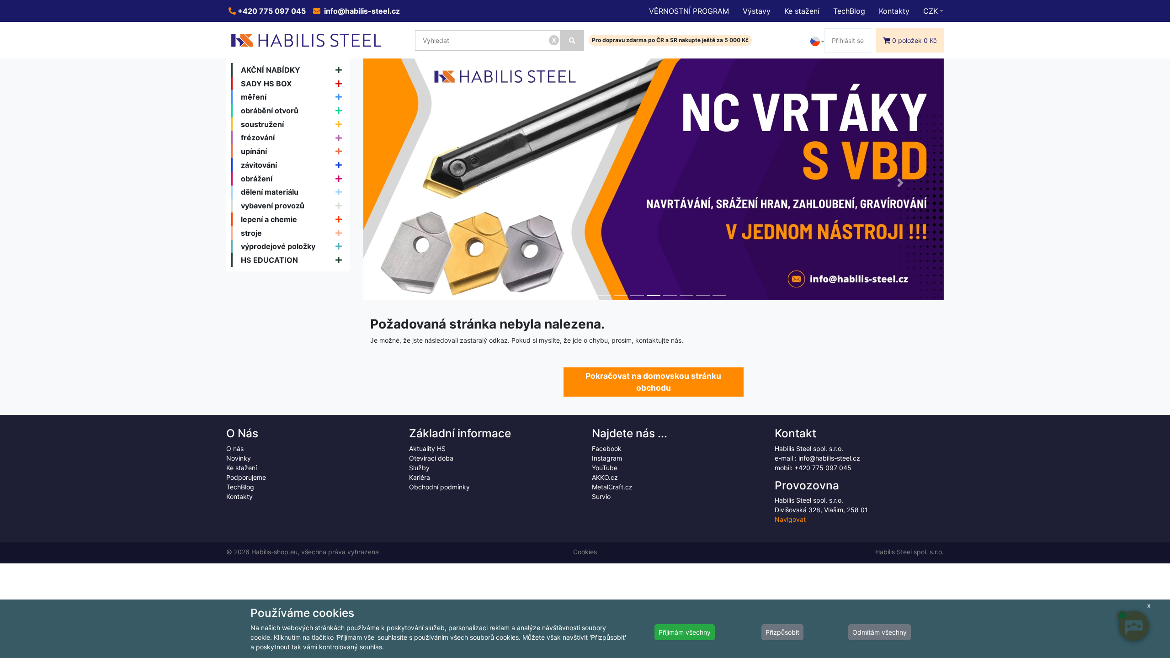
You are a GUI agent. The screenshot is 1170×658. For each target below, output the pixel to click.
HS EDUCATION (269, 260)
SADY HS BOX (266, 83)
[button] (407, 182)
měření (253, 96)
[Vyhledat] (572, 40)
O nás (235, 448)
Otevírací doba (431, 458)
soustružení (262, 124)
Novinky (238, 458)
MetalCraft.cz (612, 487)
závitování (259, 165)
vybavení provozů (272, 205)
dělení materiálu (269, 191)
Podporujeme (246, 477)
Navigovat (790, 519)
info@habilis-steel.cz (361, 11)
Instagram (607, 458)
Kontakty (894, 11)
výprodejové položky (278, 246)
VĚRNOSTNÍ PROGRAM (689, 11)
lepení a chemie (269, 219)
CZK (930, 11)
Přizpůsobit (782, 632)
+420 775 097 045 (271, 11)
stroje (251, 233)
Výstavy (757, 11)
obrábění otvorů (269, 110)
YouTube (604, 468)
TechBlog (849, 11)
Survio (601, 496)
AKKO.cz (605, 477)
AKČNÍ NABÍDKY (270, 69)
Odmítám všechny (879, 632)
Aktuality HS (427, 448)
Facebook (607, 448)
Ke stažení (801, 11)
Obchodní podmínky (439, 487)
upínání (254, 151)
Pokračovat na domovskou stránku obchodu (653, 382)
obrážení (256, 178)
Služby (419, 468)
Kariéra (419, 477)
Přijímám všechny (685, 632)
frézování (258, 137)
